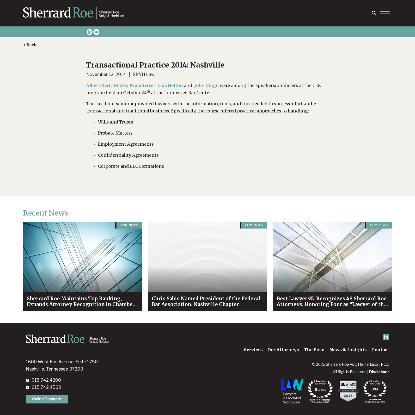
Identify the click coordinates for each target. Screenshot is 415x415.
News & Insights (348, 350)
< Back (30, 44)
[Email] (96, 32)
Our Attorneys (283, 350)
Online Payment (47, 399)
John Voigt (206, 85)
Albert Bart (98, 85)
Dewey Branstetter (134, 85)
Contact (380, 350)
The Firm (314, 350)
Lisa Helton (170, 85)
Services (253, 350)
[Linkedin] (89, 32)
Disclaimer (379, 372)
